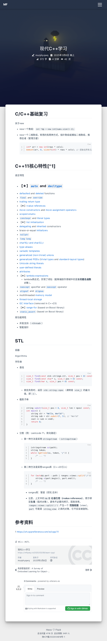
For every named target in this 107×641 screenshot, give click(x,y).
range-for (31, 307)
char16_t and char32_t (32, 242)
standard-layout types (71, 259)
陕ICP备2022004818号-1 (53, 637)
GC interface (27, 303)
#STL (27, 542)
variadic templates (30, 251)
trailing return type (30, 201)
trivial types (47, 259)
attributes (25, 271)
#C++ (20, 542)
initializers (42, 230)
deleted (40, 193)
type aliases (26, 247)
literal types (43, 218)
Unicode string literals (32, 263)
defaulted (25, 193)
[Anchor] (11, 114)
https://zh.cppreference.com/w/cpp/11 (38, 531)
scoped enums (27, 214)
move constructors (30, 210)
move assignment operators (61, 210)
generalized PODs (29, 259)
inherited (41, 226)
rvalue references (35, 205)
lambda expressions (37, 275)
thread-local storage (31, 299)
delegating (25, 226)
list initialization (35, 222)
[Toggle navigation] (100, 4)
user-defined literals (30, 267)
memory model (43, 295)
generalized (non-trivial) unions (37, 255)
